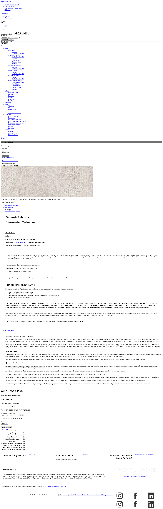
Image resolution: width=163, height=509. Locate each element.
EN (6, 26)
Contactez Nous (142, 476)
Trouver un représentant (12, 5)
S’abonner (85, 455)
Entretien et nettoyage (14, 124)
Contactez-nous (9, 6)
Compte (7, 16)
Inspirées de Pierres (14, 75)
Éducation (11, 96)
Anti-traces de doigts (14, 65)
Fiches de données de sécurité (17, 121)
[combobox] (9, 38)
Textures (14, 63)
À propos (7, 130)
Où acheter (8, 111)
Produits (7, 48)
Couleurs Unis (16, 62)
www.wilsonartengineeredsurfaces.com (54, 486)
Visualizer (11, 106)
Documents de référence (15, 123)
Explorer (14, 52)
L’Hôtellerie (11, 99)
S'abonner (7, 10)
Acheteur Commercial (9, 413)
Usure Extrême (16, 87)
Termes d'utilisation (80, 495)
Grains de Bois (16, 60)
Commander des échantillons (13, 8)
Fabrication (11, 118)
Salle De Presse (13, 133)
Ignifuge (14, 89)
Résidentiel (11, 101)
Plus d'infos (4, 429)
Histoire (10, 131)
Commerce (11, 94)
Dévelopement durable (15, 119)
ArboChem (15, 84)
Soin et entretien (9, 330)
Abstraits (14, 58)
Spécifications (9, 207)
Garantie (10, 126)
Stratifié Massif (16, 85)
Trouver (21, 415)
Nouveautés (11, 50)
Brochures (11, 128)
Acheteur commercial (14, 113)
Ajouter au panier (6, 427)
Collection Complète (18, 53)
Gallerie (7, 91)
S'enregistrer (8, 18)
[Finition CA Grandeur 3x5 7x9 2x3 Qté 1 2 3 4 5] (81, 423)
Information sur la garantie (12, 211)
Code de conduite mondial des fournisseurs (100, 495)
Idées (6, 104)
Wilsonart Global (13, 135)
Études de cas (12, 109)
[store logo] (22, 34)
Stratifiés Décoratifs (14, 55)
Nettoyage (8, 102)
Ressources (8, 114)
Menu (2, 45)
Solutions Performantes (15, 80)
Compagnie (125, 476)
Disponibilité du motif (11, 205)
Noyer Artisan (12, 70)
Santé (10, 97)
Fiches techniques (13, 116)
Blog (9, 108)
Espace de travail (13, 92)
